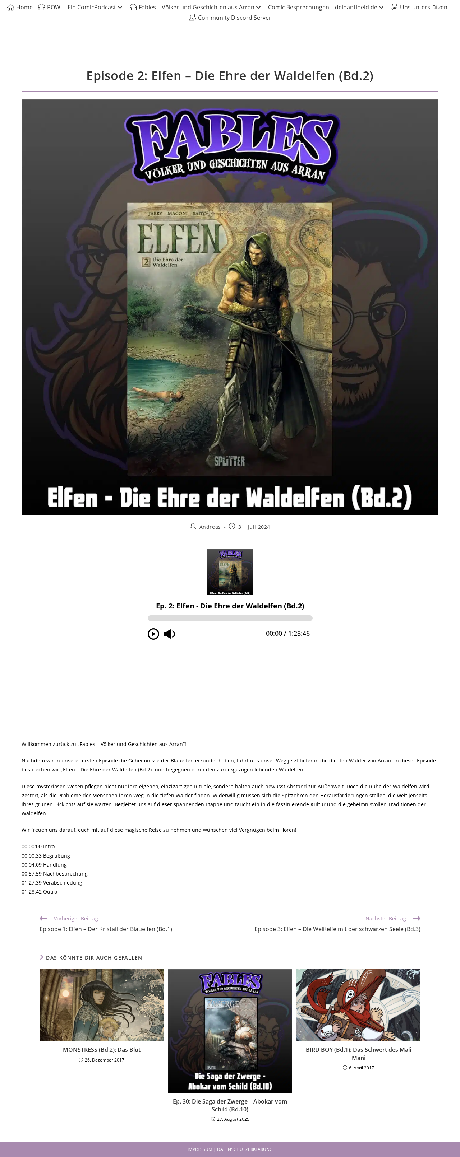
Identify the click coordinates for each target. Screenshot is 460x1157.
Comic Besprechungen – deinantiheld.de (322, 7)
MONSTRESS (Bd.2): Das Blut (102, 1050)
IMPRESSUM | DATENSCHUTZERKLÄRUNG (230, 1149)
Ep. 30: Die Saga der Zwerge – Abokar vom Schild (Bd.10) (230, 1105)
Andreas (210, 526)
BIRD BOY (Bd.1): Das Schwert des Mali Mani (358, 1054)
